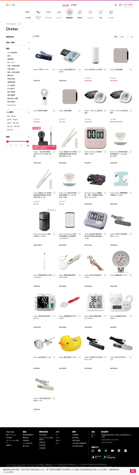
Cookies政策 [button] (8, 472)
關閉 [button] (132, 471)
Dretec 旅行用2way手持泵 (93, 70)
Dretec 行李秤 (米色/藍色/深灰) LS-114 (118, 235)
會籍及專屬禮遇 (28, 435)
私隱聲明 (75, 435)
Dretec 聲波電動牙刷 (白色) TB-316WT (43, 276)
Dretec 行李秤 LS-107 (41, 70)
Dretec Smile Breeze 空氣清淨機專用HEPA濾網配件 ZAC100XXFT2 (67, 236)
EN (92, 437)
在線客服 (42, 448)
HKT (57, 443)
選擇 (28, 145)
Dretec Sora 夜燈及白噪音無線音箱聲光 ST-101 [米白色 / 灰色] (68, 195)
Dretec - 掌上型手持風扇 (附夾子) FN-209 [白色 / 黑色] (42, 154)
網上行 (58, 441)
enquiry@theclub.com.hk (109, 440)
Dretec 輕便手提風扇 (40, 111)
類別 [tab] (8, 49)
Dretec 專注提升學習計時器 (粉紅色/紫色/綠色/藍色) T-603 (93, 236)
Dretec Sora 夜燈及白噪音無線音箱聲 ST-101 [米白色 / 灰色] (119, 154)
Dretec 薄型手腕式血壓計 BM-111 (42, 317)
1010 (57, 438)
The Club (65, 5)
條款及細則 (76, 441)
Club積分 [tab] (9, 112)
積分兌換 (26, 446)
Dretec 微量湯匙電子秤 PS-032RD (68, 317)
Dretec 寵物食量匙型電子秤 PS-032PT (67, 276)
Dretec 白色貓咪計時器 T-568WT (118, 317)
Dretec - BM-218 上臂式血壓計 (93, 112)
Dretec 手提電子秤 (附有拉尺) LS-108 (93, 358)
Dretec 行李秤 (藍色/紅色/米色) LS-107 (42, 399)
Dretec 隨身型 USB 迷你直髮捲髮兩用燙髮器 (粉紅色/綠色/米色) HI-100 (68, 154)
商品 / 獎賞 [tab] (10, 42)
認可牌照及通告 (77, 446)
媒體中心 (9, 445)
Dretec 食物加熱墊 (116, 70)
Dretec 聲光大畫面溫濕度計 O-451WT (93, 317)
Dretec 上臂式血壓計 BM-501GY (67, 71)
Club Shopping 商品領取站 (46, 439)
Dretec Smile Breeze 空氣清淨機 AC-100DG (42, 235)
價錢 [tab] (8, 137)
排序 (115, 37)
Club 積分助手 (27, 443)
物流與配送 (43, 435)
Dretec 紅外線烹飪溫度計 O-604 (93, 276)
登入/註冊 (128, 5)
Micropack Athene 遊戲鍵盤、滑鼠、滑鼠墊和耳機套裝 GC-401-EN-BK (94, 195)
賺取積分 (26, 438)
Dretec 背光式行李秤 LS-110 (118, 358)
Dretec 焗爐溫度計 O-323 (118, 275)
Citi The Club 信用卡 (12, 442)
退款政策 (42, 442)
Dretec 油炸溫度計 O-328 (42, 357)
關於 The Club (11, 435)
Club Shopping (11, 24)
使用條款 (75, 438)
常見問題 (42, 445)
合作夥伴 (74, 5)
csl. (57, 435)
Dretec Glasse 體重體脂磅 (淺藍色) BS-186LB (118, 194)
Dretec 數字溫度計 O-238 (67, 357)
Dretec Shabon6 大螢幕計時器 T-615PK (93, 153)
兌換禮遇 (26, 441)
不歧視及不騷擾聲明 (79, 443)
